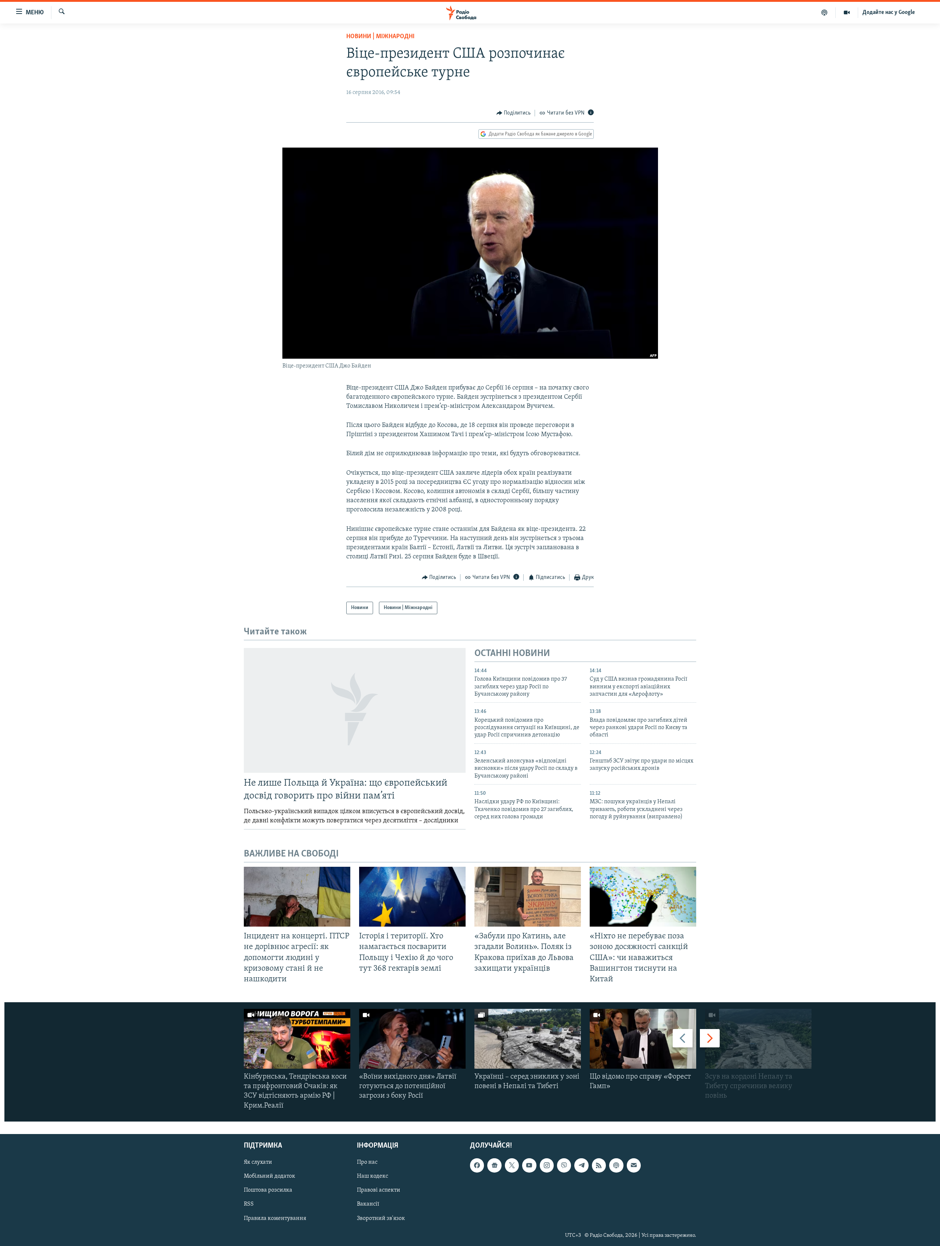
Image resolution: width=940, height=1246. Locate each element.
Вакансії (368, 1204)
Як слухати (258, 1162)
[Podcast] (616, 1165)
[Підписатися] (634, 1165)
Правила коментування (275, 1218)
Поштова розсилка (268, 1190)
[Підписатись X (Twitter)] (512, 1165)
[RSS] (599, 1165)
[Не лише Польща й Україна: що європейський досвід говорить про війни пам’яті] (355, 710)
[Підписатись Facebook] (477, 1165)
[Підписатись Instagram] (547, 1165)
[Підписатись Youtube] (529, 1165)
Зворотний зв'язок (381, 1218)
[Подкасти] (824, 12)
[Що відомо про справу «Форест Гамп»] (643, 1039)
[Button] (513, 113)
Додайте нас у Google (889, 12)
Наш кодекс (372, 1176)
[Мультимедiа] (847, 12)
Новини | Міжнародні (380, 36)
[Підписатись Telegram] (581, 1165)
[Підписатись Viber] (564, 1165)
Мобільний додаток (269, 1176)
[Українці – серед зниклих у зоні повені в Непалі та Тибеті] (527, 1039)
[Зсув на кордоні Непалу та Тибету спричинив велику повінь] (758, 1039)
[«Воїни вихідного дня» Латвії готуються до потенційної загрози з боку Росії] (412, 1039)
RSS (249, 1204)
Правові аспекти (378, 1190)
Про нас (367, 1162)
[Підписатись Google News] (494, 1165)
